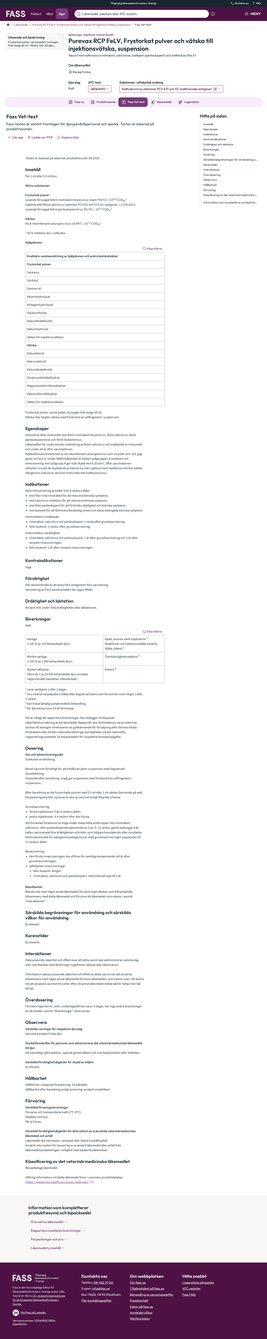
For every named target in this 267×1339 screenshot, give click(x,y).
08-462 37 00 (103, 1282)
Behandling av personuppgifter (152, 1295)
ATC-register (191, 1288)
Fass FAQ (188, 1295)
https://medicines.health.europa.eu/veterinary (57, 1182)
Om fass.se (138, 1282)
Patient (36, 14)
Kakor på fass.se (141, 1307)
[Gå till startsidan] (15, 14)
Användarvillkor (141, 1313)
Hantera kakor (140, 1318)
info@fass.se (101, 1288)
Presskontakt (139, 1300)
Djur (62, 14)
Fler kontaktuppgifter (96, 1300)
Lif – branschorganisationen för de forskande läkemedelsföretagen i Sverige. (39, 1300)
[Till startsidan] (8, 24)
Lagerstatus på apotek (198, 1282)
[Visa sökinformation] (212, 14)
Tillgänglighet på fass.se (147, 1288)
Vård (49, 14)
